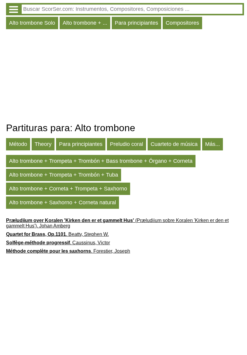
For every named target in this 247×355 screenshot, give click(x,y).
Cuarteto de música (174, 144)
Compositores (182, 23)
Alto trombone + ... (85, 23)
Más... (212, 144)
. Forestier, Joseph (68, 251)
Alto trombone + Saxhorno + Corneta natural (62, 202)
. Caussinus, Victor (58, 242)
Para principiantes (136, 23)
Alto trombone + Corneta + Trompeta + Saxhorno (68, 189)
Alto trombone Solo (32, 23)
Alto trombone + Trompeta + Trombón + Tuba (63, 175)
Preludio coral (126, 144)
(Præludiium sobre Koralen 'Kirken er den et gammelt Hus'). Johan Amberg (117, 223)
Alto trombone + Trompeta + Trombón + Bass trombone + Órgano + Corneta (100, 161)
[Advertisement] (125, 77)
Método (18, 144)
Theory (43, 144)
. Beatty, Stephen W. (57, 234)
